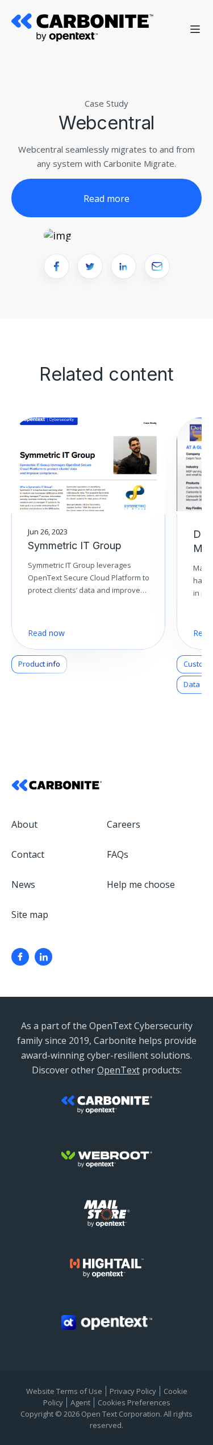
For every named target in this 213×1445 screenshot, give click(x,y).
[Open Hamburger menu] (195, 29)
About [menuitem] (24, 824)
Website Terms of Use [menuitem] (64, 1391)
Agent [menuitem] (80, 1402)
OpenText (118, 1070)
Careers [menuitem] (123, 824)
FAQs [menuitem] (117, 854)
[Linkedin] (43, 957)
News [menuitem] (23, 884)
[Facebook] (20, 957)
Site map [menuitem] (29, 914)
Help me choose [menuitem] (141, 884)
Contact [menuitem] (27, 854)
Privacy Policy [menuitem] (133, 1391)
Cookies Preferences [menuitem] (134, 1402)
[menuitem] (20, 957)
